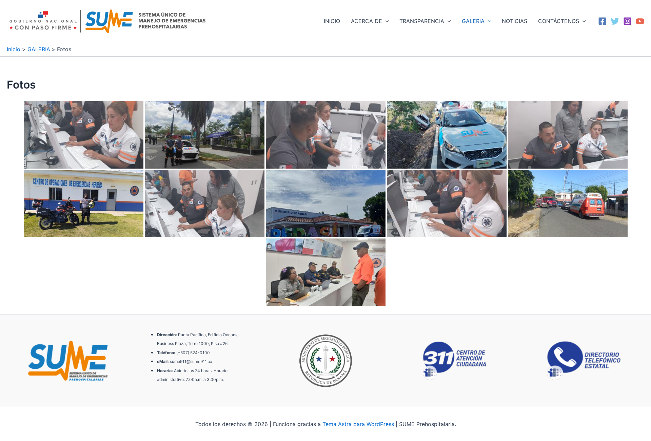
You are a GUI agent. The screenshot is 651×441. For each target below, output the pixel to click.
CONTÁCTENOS (558, 21)
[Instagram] (627, 21)
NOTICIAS (514, 21)
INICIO (332, 21)
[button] (385, 21)
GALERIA (473, 21)
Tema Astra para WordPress (358, 424)
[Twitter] (615, 21)
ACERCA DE (366, 21)
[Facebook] (602, 21)
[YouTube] (640, 21)
